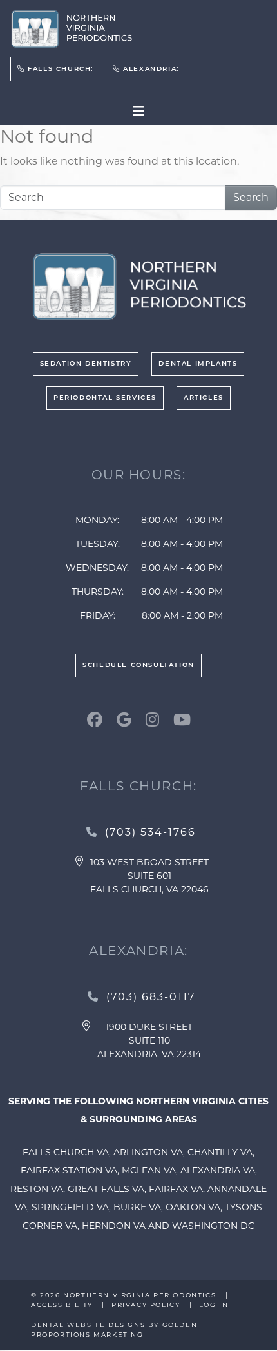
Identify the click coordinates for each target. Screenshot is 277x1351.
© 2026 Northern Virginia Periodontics (125, 1295)
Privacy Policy (145, 1305)
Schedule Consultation (138, 665)
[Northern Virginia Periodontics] (71, 29)
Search (251, 197)
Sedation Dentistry (86, 363)
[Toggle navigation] (138, 111)
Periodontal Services (105, 398)
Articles (204, 398)
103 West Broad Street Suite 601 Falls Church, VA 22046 (149, 875)
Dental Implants (197, 363)
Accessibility (62, 1305)
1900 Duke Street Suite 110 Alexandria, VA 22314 (149, 1040)
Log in (214, 1305)
